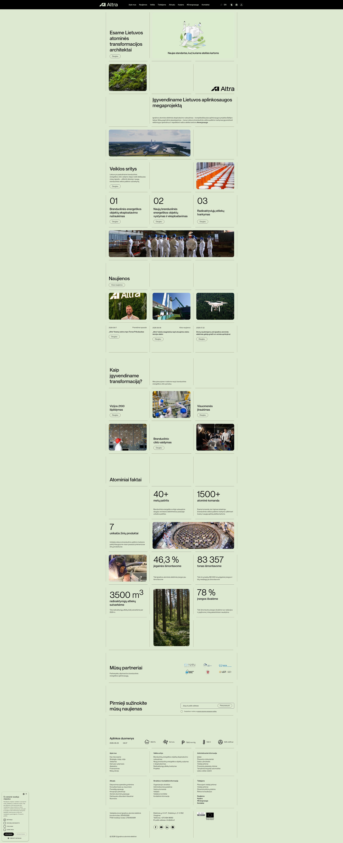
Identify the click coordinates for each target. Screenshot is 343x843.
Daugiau (115, 56)
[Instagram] (173, 827)
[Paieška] (222, 4)
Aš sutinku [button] (8, 834)
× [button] (26, 794)
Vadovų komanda (159, 789)
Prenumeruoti (225, 706)
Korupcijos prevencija (117, 792)
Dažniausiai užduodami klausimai (121, 796)
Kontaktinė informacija (161, 796)
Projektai (156, 769)
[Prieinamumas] (231, 4)
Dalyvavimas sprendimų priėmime (122, 785)
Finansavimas (115, 769)
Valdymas (113, 762)
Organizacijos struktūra (161, 785)
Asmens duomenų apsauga (119, 794)
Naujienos (143, 5)
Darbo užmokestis (203, 762)
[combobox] (24, 794)
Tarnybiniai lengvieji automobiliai (208, 769)
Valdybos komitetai (160, 794)
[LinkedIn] (167, 827)
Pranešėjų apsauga (117, 789)
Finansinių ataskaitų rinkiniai (207, 766)
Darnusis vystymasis (117, 764)
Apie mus (132, 5)
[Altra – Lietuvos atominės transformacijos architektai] (108, 4)
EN (225, 5)
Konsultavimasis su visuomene (121, 787)
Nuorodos (113, 799)
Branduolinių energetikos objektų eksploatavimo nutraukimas (170, 758)
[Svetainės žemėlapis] (241, 4)
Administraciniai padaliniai (162, 787)
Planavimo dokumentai (205, 759)
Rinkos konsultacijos (204, 792)
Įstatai (199, 757)
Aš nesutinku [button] (21, 834)
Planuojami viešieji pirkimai (206, 785)
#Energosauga (193, 5)
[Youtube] (161, 827)
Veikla (152, 5)
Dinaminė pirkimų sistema (206, 789)
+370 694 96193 (167, 818)
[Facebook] (155, 827)
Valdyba (156, 792)
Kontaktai (205, 5)
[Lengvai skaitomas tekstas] (236, 4)
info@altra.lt (170, 820)
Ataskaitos (113, 766)
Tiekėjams (162, 5)
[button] (15, 838)
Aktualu (172, 5)
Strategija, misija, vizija (117, 759)
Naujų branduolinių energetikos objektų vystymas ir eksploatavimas (171, 763)
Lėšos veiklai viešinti (204, 771)
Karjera (181, 5)
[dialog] (15, 816)
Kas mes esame (115, 757)
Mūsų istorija (114, 771)
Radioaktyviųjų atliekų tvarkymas (165, 766)
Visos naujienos (117, 285)
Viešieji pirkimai (202, 764)
